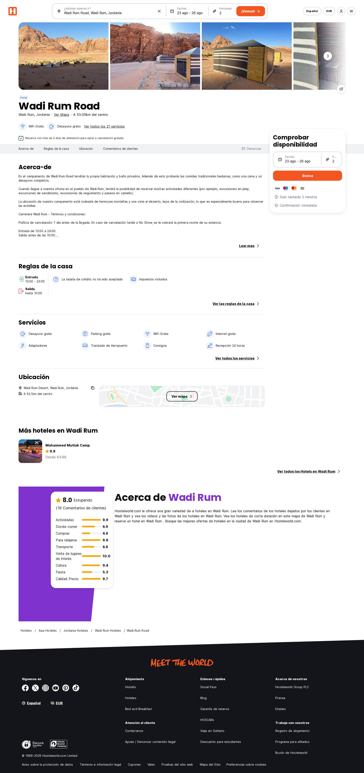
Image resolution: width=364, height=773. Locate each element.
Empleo (280, 709)
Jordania (43, 114)
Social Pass (208, 687)
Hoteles (130, 698)
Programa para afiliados (292, 742)
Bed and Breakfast (138, 709)
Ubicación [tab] (86, 148)
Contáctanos (134, 731)
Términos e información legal (100, 764)
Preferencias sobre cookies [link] (246, 764)
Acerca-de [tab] (26, 148)
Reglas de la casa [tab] (56, 148)
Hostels (130, 687)
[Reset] (159, 11)
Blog (203, 698)
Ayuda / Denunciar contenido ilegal (150, 742)
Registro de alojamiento (292, 731)
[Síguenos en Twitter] (35, 688)
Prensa (280, 698)
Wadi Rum (26, 114)
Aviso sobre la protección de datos (47, 764)
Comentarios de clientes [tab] (120, 148)
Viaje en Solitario (212, 731)
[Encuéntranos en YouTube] (55, 688)
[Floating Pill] (328, 56)
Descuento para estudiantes (220, 742)
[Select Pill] (341, 11)
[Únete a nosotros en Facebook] (25, 688)
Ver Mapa (61, 114)
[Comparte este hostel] (341, 89)
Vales (151, 764)
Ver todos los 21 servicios (104, 126)
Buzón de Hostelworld (291, 752)
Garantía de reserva (214, 709)
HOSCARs (207, 720)
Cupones (134, 764)
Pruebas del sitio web (177, 764)
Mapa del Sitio (210, 764)
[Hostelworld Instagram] (45, 688)
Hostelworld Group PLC (292, 687)
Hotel (23, 97)
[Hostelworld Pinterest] (65, 688)
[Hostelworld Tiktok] (75, 688)
